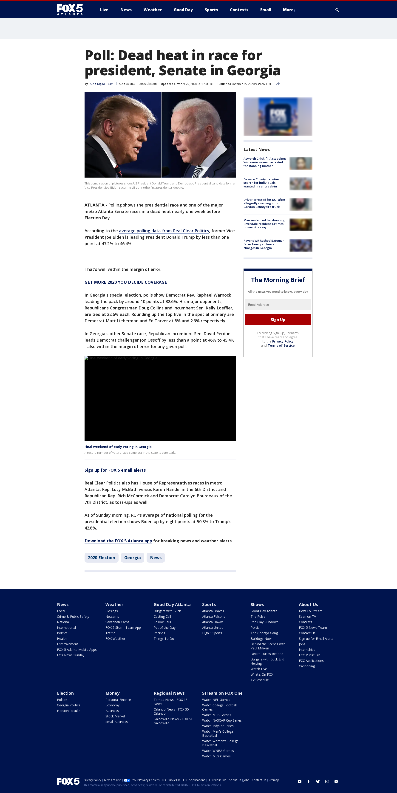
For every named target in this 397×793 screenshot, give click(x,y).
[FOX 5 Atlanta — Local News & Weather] (72, 9)
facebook (308, 781)
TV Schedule (260, 680)
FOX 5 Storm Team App (123, 627)
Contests (305, 622)
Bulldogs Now (261, 638)
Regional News (169, 693)
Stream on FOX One (222, 693)
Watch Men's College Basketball (217, 733)
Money (112, 693)
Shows (257, 604)
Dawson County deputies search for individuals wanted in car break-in (261, 182)
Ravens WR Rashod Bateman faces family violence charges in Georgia (264, 244)
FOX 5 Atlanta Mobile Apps (77, 649)
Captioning (307, 666)
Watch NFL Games (216, 699)
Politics (62, 633)
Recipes (159, 633)
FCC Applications (311, 660)
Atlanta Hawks (213, 622)
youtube (299, 781)
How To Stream (311, 611)
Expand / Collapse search (337, 9)
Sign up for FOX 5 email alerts (115, 470)
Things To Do (164, 638)
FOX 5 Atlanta (126, 84)
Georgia (132, 557)
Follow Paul (162, 622)
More (288, 9)
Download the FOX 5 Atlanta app (118, 541)
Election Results (68, 710)
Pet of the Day (165, 627)
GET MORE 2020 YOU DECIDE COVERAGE (126, 282)
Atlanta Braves (213, 611)
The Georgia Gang (264, 633)
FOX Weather (115, 638)
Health (62, 638)
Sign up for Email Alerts (316, 638)
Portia (255, 627)
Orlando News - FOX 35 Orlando (171, 711)
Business (112, 710)
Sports (209, 604)
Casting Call (162, 616)
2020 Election (148, 84)
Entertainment (67, 644)
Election (65, 693)
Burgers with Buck (167, 611)
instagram (327, 781)
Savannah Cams (117, 622)
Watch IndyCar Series (218, 726)
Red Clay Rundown (264, 622)
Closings (111, 611)
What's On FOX (262, 674)
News (156, 557)
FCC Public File (309, 655)
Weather (114, 604)
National (63, 622)
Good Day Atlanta (172, 604)
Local (61, 611)
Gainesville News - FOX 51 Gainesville (173, 721)
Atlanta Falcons (213, 616)
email (336, 781)
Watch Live (259, 669)
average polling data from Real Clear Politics (164, 230)
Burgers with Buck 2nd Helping (267, 661)
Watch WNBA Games (218, 750)
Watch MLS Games (216, 756)
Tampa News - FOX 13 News (170, 701)
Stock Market (115, 716)
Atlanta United (212, 627)
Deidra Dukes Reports (267, 653)
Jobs (302, 644)
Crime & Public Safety (73, 616)
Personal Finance (118, 699)
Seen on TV (307, 616)
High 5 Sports (212, 633)
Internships (307, 649)
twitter (318, 781)
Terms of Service (281, 345)
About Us (308, 604)
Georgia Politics (68, 705)
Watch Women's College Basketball (220, 743)
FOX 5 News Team (313, 627)
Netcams (112, 616)
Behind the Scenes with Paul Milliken (268, 646)
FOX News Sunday (70, 655)
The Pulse (258, 616)
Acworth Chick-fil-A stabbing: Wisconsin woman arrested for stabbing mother (265, 162)
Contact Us (307, 633)
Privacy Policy (283, 341)
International (66, 627)
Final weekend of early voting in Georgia (118, 447)
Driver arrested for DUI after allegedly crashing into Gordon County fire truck (264, 203)
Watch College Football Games (219, 707)
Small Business (116, 721)
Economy (112, 705)
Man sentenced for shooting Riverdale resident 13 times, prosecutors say (264, 223)
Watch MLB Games (216, 715)
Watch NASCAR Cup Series (222, 720)
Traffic (110, 633)
